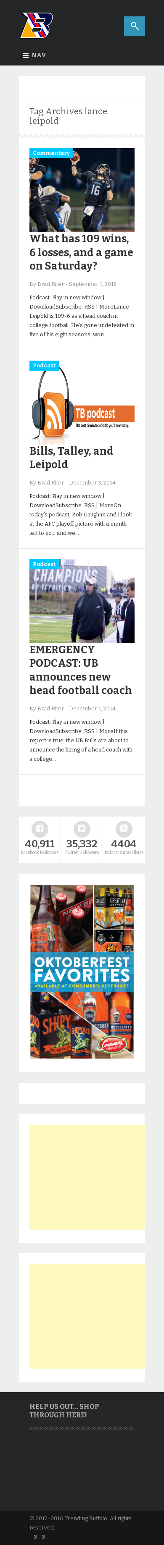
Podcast (44, 365)
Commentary (51, 153)
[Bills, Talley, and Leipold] (82, 442)
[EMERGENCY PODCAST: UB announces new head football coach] (82, 641)
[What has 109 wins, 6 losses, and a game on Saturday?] (82, 230)
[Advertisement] (92, 1177)
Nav (39, 55)
